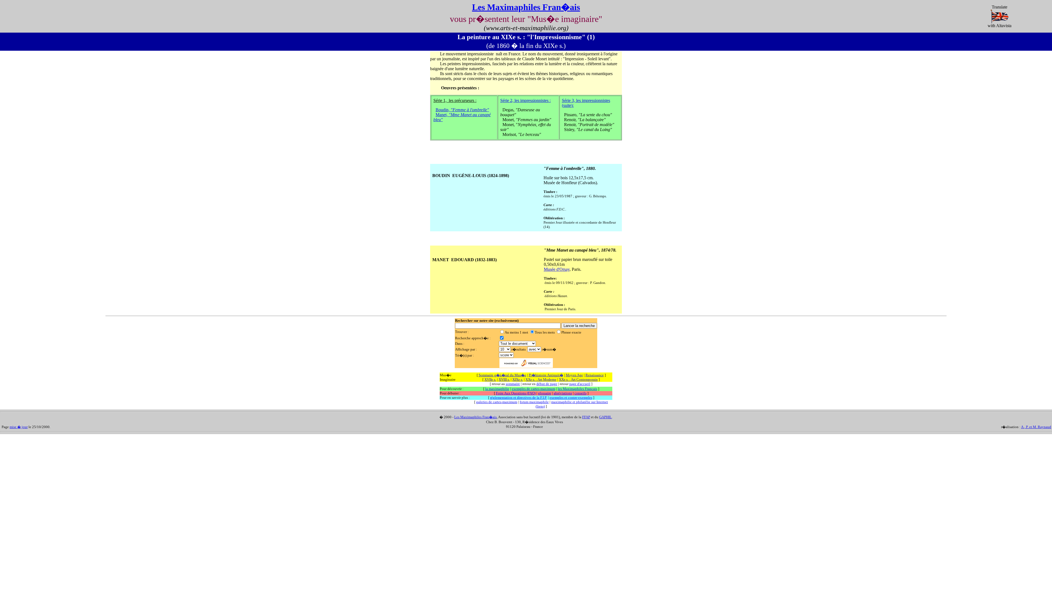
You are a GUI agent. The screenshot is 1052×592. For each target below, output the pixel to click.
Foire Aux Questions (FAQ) (516, 393)
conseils (580, 393)
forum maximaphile (534, 402)
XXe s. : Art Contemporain (578, 379)
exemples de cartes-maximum (533, 389)
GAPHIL (605, 417)
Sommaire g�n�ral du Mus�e (502, 375)
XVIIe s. (490, 379)
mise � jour (19, 427)
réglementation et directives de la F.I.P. (518, 397)
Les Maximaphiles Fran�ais (526, 7)
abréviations (563, 393)
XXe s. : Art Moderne (540, 379)
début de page (546, 384)
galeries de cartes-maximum (496, 402)
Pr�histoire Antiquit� (546, 375)
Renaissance (594, 375)
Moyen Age (574, 375)
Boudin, (462, 109)
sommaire (513, 384)
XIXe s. (517, 379)
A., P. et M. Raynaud (1036, 427)
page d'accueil (579, 384)
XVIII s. (504, 379)
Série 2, (525, 100)
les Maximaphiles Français (577, 389)
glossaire (544, 393)
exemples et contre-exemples (571, 397)
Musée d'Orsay (557, 269)
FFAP (586, 417)
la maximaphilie (497, 389)
